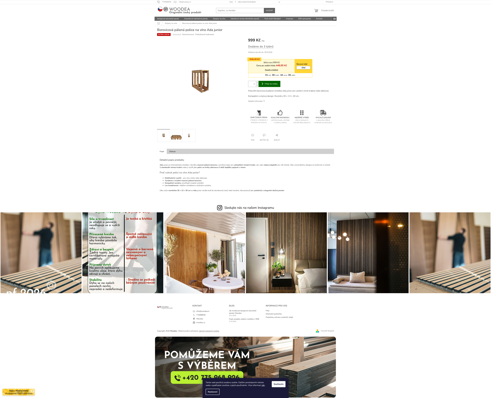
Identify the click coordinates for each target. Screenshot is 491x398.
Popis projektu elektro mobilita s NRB (244, 319)
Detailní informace (255, 101)
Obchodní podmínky (247, 2)
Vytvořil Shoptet (327, 331)
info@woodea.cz (202, 311)
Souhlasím (279, 384)
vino (303, 67)
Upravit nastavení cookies (209, 331)
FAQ (231, 2)
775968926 (201, 315)
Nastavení (212, 391)
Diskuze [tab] (172, 151)
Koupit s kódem (271, 70)
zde (263, 385)
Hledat (269, 10)
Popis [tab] (162, 151)
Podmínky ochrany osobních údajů (279, 317)
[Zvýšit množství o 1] (257, 82)
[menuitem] (168, 19)
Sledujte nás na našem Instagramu (249, 208)
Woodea (199, 319)
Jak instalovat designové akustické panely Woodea (242, 311)
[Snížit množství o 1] (257, 85)
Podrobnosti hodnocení (204, 34)
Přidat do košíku (271, 84)
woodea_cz (200, 322)
